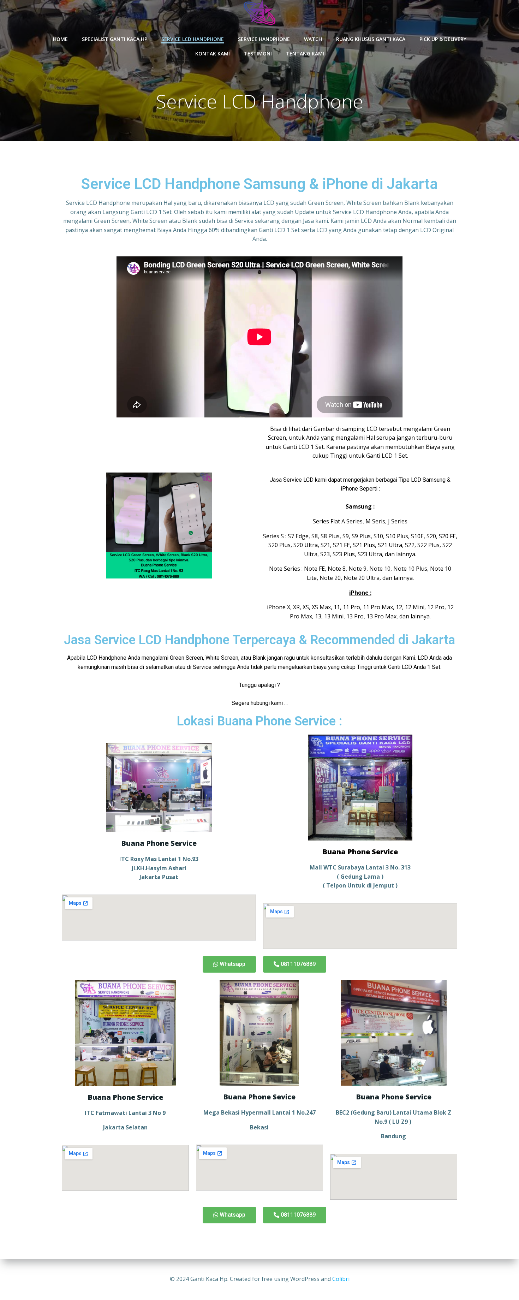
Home (60, 39)
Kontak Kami (212, 53)
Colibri (341, 1279)
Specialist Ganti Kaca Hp (114, 39)
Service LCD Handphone (192, 39)
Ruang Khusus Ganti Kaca (370, 39)
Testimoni (258, 53)
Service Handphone (264, 39)
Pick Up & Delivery (442, 39)
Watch (313, 39)
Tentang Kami (305, 53)
